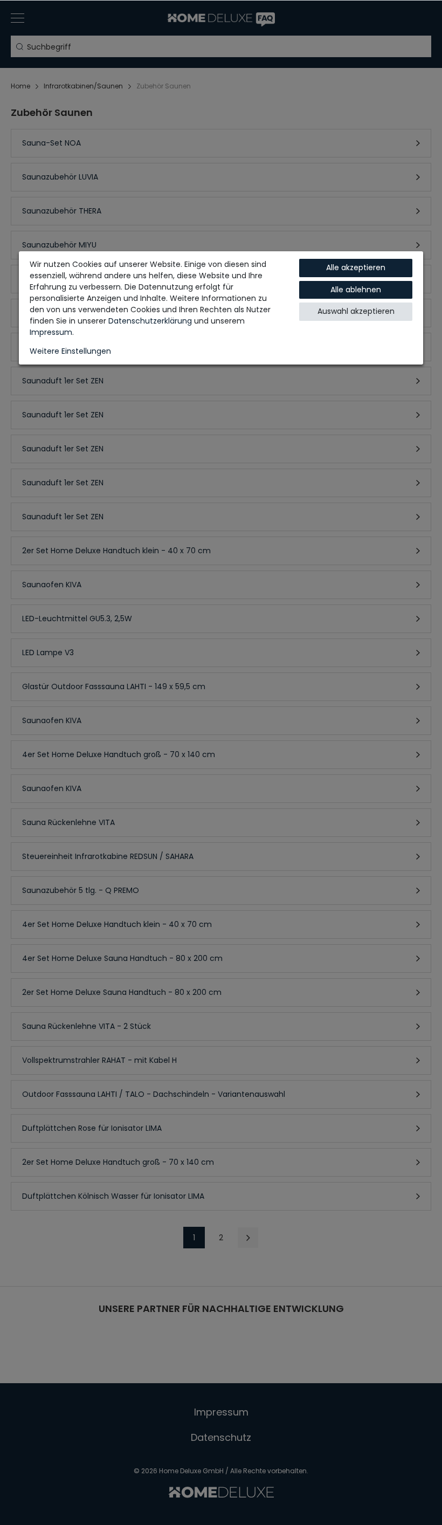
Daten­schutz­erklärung (150, 320)
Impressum (51, 332)
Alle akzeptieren (355, 267)
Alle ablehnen (355, 289)
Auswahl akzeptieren (356, 311)
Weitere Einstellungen (70, 351)
